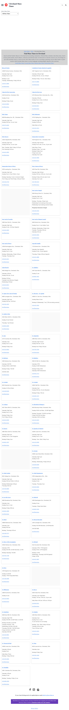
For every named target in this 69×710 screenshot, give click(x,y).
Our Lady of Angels (37, 190)
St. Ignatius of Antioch (37, 428)
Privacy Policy (34, 708)
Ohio (32, 51)
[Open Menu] (2, 5)
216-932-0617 (35, 105)
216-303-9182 (5, 391)
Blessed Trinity (6, 68)
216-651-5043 (35, 235)
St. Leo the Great (6, 497)
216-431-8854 (5, 104)
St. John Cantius (6, 473)
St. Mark (4, 519)
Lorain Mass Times (29, 63)
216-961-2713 (35, 373)
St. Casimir (5, 382)
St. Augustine (35, 335)
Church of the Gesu (37, 92)
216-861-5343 (35, 509)
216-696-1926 (5, 681)
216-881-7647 (35, 276)
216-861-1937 (5, 442)
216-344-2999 (5, 578)
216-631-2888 (35, 257)
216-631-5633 (35, 631)
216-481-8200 (35, 464)
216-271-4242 (5, 125)
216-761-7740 (5, 555)
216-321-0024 (5, 349)
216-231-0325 (35, 420)
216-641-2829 (5, 230)
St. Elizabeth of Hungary (38, 404)
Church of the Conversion (8, 92)
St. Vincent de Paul (6, 643)
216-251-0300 (35, 442)
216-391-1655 (5, 304)
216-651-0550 (5, 420)
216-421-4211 (5, 259)
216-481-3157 (35, 396)
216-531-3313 (35, 128)
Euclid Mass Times (19, 63)
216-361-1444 (35, 655)
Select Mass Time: (5, 11)
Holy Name (5, 114)
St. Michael (35, 542)
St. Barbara (5, 358)
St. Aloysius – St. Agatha (38, 293)
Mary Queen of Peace (37, 166)
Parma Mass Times (49, 63)
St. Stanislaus (5, 612)
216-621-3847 (35, 559)
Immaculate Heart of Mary (9, 166)
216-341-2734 (5, 181)
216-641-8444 (35, 487)
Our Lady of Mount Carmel (39, 219)
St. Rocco (34, 589)
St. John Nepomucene (37, 473)
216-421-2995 (5, 152)
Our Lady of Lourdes (7, 219)
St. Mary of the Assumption (9, 542)
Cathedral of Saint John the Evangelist (41, 68)
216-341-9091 (5, 634)
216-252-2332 (35, 210)
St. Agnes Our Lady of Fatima (9, 293)
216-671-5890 (5, 83)
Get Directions (5, 86)
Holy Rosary (5, 136)
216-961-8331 (35, 603)
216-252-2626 (5, 659)
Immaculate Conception (38, 136)
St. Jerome (34, 451)
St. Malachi (35, 497)
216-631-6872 (5, 285)
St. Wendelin (5, 667)
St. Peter (4, 568)
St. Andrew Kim (6, 314)
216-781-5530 (35, 349)
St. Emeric (4, 428)
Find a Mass (27, 51)
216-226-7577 (5, 533)
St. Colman (5, 404)
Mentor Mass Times (39, 63)
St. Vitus (34, 643)
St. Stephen (35, 612)
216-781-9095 (5, 488)
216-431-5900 (35, 157)
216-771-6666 (35, 81)
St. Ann (4, 335)
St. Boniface (35, 358)
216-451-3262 (35, 305)
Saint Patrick (5, 267)
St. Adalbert (35, 267)
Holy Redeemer (36, 114)
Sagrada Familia (36, 243)
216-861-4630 (5, 326)
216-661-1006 (5, 511)
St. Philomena (5, 589)
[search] (66, 5)
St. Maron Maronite (37, 519)
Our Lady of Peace (6, 243)
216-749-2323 (35, 181)
